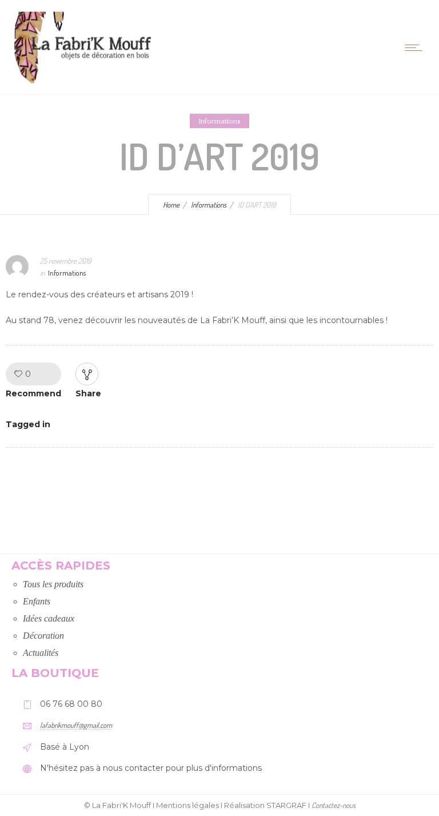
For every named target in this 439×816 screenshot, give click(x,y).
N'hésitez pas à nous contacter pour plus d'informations (151, 768)
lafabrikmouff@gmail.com (76, 725)
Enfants (36, 601)
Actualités (40, 653)
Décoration (43, 635)
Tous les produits (53, 584)
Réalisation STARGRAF (265, 805)
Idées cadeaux (48, 618)
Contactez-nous (334, 805)
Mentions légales (187, 805)
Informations (208, 204)
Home (171, 204)
